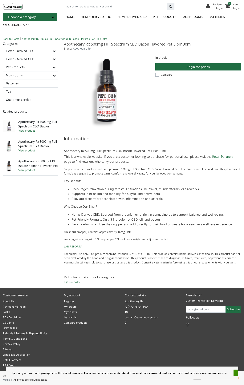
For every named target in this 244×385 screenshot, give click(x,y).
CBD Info (8, 322)
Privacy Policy (11, 344)
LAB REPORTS (73, 246)
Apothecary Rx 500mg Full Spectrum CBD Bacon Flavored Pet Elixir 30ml (65, 38)
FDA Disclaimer (12, 317)
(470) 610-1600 (137, 306)
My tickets (70, 312)
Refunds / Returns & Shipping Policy (25, 333)
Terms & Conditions (15, 338)
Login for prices (198, 67)
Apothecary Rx (82, 48)
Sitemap (8, 349)
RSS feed (8, 365)
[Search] (170, 6)
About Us (8, 301)
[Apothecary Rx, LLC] (13, 6)
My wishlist (70, 317)
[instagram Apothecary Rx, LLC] (187, 324)
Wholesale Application (16, 354)
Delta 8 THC (10, 328)
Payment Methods (14, 306)
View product (26, 130)
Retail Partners (223, 156)
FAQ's (6, 312)
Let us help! (72, 282)
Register (69, 301)
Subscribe (233, 309)
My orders (70, 306)
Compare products (75, 322)
